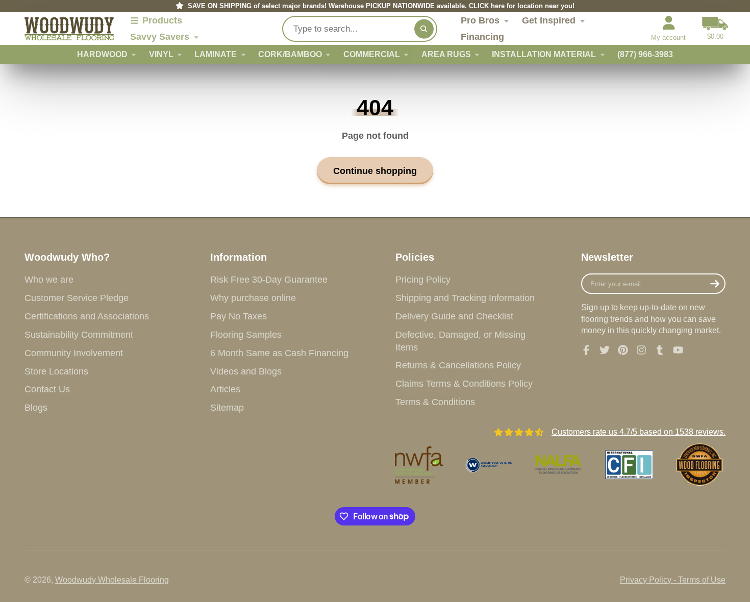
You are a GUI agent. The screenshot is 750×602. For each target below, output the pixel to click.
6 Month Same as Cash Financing (279, 353)
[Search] (424, 28)
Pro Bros (480, 20)
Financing (482, 37)
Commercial (371, 54)
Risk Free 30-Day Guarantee (269, 279)
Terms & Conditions (435, 402)
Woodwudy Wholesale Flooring (112, 579)
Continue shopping (375, 170)
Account (668, 28)
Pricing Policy (423, 279)
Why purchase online (253, 298)
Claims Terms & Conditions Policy (464, 384)
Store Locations (56, 371)
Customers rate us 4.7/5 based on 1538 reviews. (639, 432)
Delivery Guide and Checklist (454, 316)
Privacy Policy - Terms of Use (673, 579)
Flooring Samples (246, 335)
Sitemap (227, 408)
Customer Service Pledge (76, 298)
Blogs (35, 408)
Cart (715, 28)
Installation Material (544, 54)
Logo (69, 28)
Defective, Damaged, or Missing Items (460, 341)
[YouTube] (678, 350)
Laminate (215, 54)
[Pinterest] (623, 350)
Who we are (48, 279)
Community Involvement (73, 353)
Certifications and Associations (86, 316)
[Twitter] (604, 350)
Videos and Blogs (246, 371)
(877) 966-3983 (645, 54)
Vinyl (161, 54)
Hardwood (102, 54)
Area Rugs (446, 54)
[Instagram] (641, 350)
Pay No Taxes (238, 316)
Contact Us (47, 389)
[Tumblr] (660, 350)
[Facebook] (586, 350)
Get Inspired (549, 20)
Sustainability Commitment (78, 335)
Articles (225, 389)
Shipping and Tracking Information (465, 298)
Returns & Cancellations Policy (458, 365)
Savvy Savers (159, 37)
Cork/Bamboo (290, 54)
